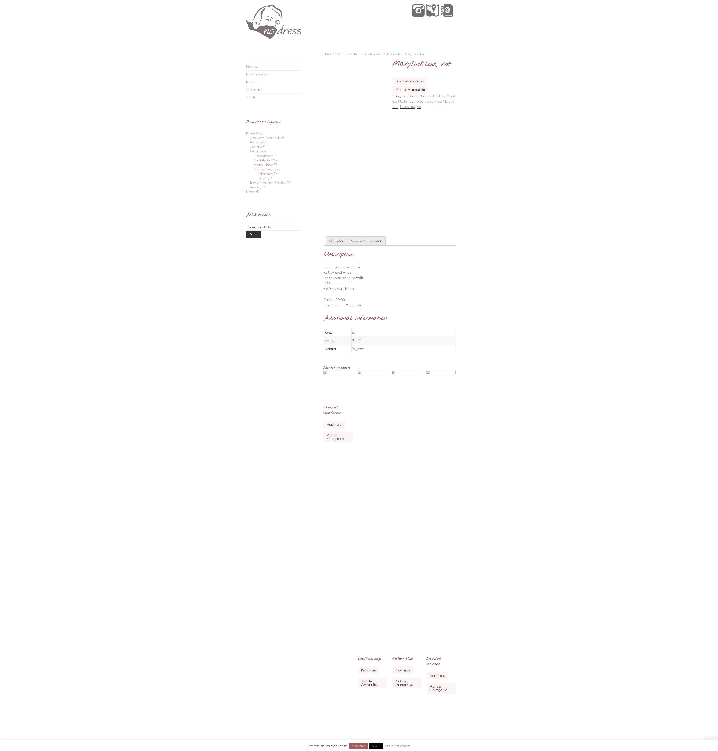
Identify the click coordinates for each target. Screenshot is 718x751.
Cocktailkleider (263, 160)
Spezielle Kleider (264, 169)
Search (253, 234)
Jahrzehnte (265, 173)
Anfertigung (254, 89)
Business (254, 142)
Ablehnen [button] (376, 745)
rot (419, 106)
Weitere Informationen (397, 745)
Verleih (250, 97)
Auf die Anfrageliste (410, 89)
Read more (334, 424)
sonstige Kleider (263, 164)
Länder (262, 178)
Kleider (254, 151)
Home (327, 54)
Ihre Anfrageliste (256, 74)
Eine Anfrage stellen (410, 81)
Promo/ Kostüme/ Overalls (267, 182)
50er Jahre (425, 101)
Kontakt (251, 82)
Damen (250, 133)
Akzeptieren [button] (358, 745)
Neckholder (407, 106)
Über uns (252, 66)
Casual (254, 147)
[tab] (337, 241)
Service (254, 187)
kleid (438, 101)
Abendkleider (262, 155)
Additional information (366, 241)
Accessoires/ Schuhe (263, 138)
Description (336, 241)
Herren (250, 191)
